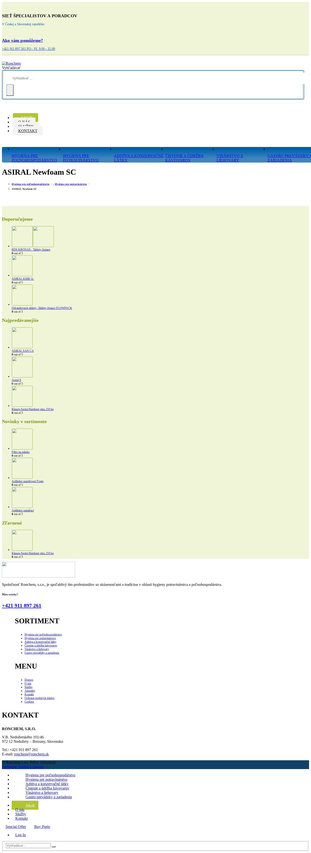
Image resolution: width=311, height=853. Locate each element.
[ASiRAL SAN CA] (160, 338)
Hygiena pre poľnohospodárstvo (43, 634)
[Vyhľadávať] (10, 90)
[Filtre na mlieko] (160, 439)
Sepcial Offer (16, 827)
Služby (29, 687)
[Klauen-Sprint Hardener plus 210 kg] (160, 397)
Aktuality (30, 690)
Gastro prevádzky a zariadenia (42, 652)
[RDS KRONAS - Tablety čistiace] (160, 237)
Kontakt (27, 131)
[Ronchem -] (11, 63)
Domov (29, 679)
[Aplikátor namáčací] (160, 498)
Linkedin (37, 767)
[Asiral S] (160, 367)
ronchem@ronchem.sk (31, 754)
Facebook (9, 767)
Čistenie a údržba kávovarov (184, 158)
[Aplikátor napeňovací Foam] (160, 469)
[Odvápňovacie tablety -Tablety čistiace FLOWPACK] (160, 295)
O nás (28, 683)
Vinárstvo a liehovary (229, 158)
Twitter (23, 767)
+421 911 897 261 (21, 605)
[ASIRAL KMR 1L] (160, 266)
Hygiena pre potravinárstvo (81, 158)
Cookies (29, 701)
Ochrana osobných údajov (40, 698)
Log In (20, 835)
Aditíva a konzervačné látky (139, 158)
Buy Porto (42, 827)
